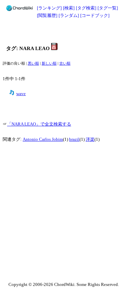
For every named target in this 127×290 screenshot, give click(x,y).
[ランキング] (49, 7)
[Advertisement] (63, 31)
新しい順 (49, 63)
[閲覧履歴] (47, 15)
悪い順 (33, 63)
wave (21, 93)
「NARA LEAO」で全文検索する (39, 124)
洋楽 (90, 139)
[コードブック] (94, 15)
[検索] (69, 7)
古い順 (64, 63)
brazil (74, 139)
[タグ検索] (86, 7)
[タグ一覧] (108, 7)
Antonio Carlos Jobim (43, 139)
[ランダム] (69, 15)
